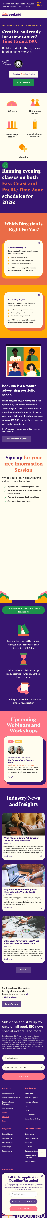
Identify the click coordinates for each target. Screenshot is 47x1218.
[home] (11, 14)
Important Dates (31, 1102)
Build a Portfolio (11, 1004)
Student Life (7, 1151)
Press (4, 1121)
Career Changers (31, 1138)
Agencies (28, 1143)
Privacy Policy (30, 1162)
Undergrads (29, 1134)
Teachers (28, 1147)
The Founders (7, 1108)
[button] (43, 14)
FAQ (26, 1106)
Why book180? (8, 1094)
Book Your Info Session (24, 74)
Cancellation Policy (32, 1119)
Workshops (6, 1147)
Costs (27, 1110)
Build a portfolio (23, 83)
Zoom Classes (7, 1134)
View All (23, 970)
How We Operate (31, 1098)
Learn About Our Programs (16, 439)
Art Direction (7, 1143)
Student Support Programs (8, 1103)
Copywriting (7, 1138)
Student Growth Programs (31, 1156)
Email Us (5, 1117)
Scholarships (30, 1115)
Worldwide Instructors (11, 1098)
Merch (4, 1112)
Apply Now (29, 1094)
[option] (23, 759)
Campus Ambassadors (33, 1151)
